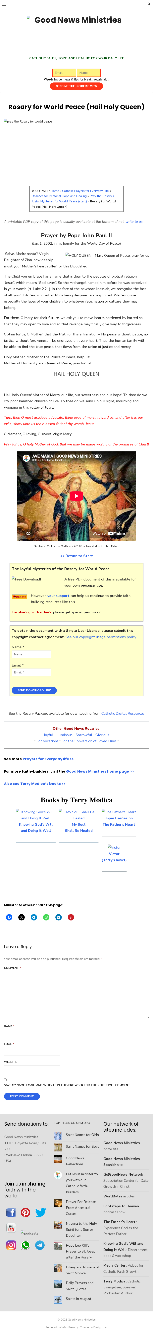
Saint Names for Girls (82, 1134)
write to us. (134, 221)
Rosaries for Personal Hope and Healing (59, 196)
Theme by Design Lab (94, 1327)
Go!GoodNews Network (123, 1174)
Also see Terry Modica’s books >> (35, 783)
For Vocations (47, 741)
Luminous (65, 735)
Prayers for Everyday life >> (48, 759)
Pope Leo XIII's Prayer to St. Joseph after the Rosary (81, 1251)
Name (9, 1026)
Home (55, 191)
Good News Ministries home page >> (100, 771)
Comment (12, 968)
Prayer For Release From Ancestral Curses (81, 1207)
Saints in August (78, 1298)
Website (10, 1062)
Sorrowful (84, 735)
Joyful (48, 735)
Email (9, 1044)
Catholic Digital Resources (122, 713)
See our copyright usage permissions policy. (101, 637)
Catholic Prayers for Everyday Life (85, 191)
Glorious (102, 735)
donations (30, 1124)
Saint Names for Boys (82, 1146)
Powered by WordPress (61, 1327)
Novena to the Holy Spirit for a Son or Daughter (81, 1229)
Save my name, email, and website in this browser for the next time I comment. (67, 1085)
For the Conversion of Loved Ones (89, 741)
